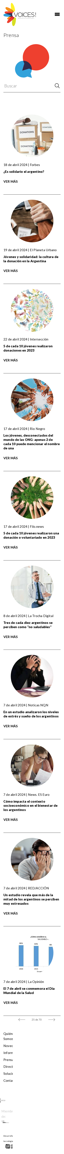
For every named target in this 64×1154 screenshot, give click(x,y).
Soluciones (11, 1073)
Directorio (11, 1066)
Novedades (12, 1046)
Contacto (10, 1080)
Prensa (8, 1060)
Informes (10, 1053)
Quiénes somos (9, 1036)
